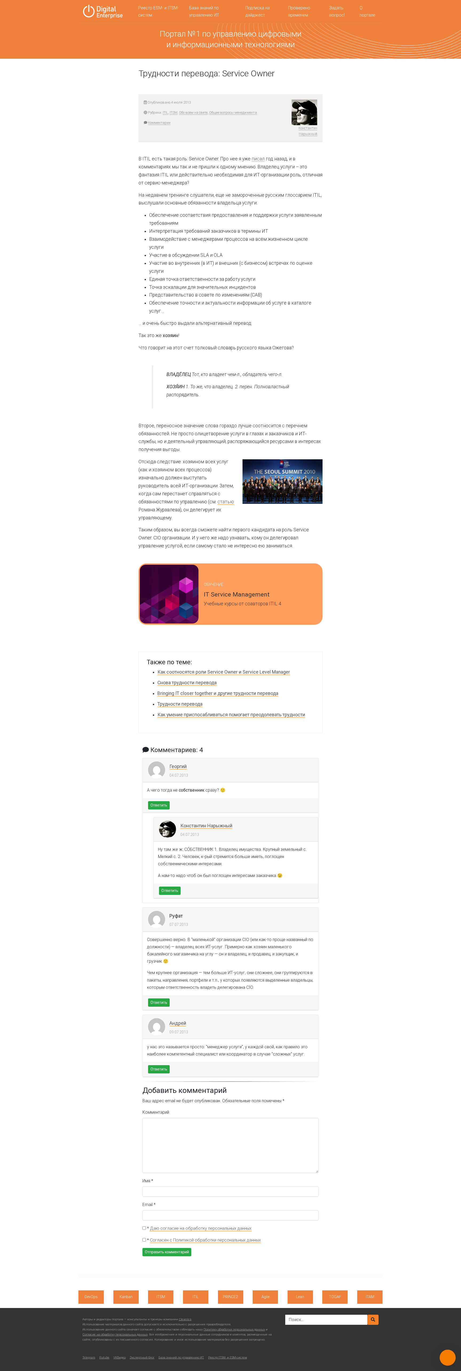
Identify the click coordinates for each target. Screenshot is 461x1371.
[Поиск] (373, 1320)
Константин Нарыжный (206, 825)
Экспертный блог (142, 1357)
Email (149, 1204)
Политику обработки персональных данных (234, 1329)
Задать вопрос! (337, 11)
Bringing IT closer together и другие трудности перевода (217, 693)
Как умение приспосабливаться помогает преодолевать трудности (231, 714)
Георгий (178, 766)
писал (258, 158)
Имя (147, 1180)
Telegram (88, 1357)
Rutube (104, 1357)
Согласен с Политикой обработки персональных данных (205, 1240)
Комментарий (155, 1112)
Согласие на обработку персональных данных (115, 1334)
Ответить (158, 805)
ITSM (173, 112)
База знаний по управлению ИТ (204, 11)
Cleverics (185, 1319)
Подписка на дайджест (257, 11)
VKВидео (119, 1357)
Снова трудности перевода (187, 682)
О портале (367, 11)
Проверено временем (299, 11)
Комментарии (159, 123)
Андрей (177, 1023)
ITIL (165, 112)
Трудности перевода (179, 704)
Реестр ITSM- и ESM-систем (227, 1357)
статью (225, 501)
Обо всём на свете (193, 112)
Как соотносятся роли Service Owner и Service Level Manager (223, 672)
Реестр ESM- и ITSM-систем (158, 11)
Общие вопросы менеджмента (233, 112)
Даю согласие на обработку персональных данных (201, 1228)
